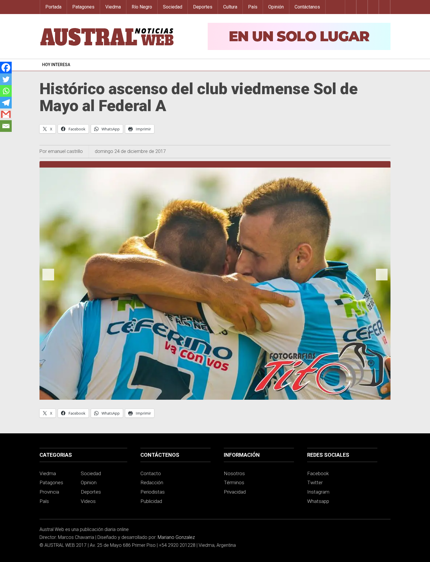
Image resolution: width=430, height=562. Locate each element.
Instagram (318, 492)
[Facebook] (6, 67)
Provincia (49, 492)
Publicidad (151, 501)
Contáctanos (307, 7)
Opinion (89, 482)
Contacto (150, 473)
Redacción (151, 482)
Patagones (83, 7)
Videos (88, 501)
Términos (234, 482)
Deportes (202, 7)
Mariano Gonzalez (176, 537)
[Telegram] (6, 102)
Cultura (230, 7)
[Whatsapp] (6, 91)
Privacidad (235, 492)
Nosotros (234, 473)
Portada (53, 7)
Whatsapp (318, 501)
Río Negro (142, 7)
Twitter (315, 482)
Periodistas (152, 492)
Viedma (113, 7)
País (252, 7)
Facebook (318, 473)
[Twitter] (6, 79)
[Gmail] (6, 114)
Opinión (276, 7)
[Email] (6, 126)
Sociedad (172, 7)
